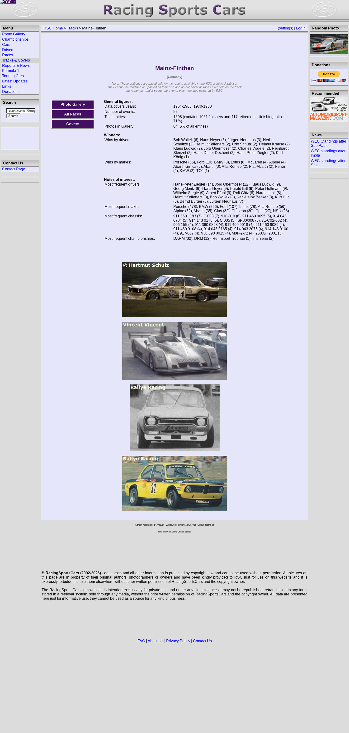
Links (6, 86)
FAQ (141, 641)
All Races (72, 114)
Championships (15, 39)
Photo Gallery (73, 104)
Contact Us (202, 641)
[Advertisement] (20, 138)
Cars (6, 45)
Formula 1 (10, 71)
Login (301, 28)
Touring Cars (13, 76)
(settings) (285, 28)
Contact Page (13, 169)
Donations (10, 92)
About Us (155, 641)
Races (7, 55)
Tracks (72, 28)
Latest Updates (15, 81)
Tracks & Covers (16, 60)
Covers (72, 124)
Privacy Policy (178, 641)
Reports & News (16, 65)
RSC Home (53, 28)
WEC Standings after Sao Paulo (328, 143)
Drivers (8, 50)
